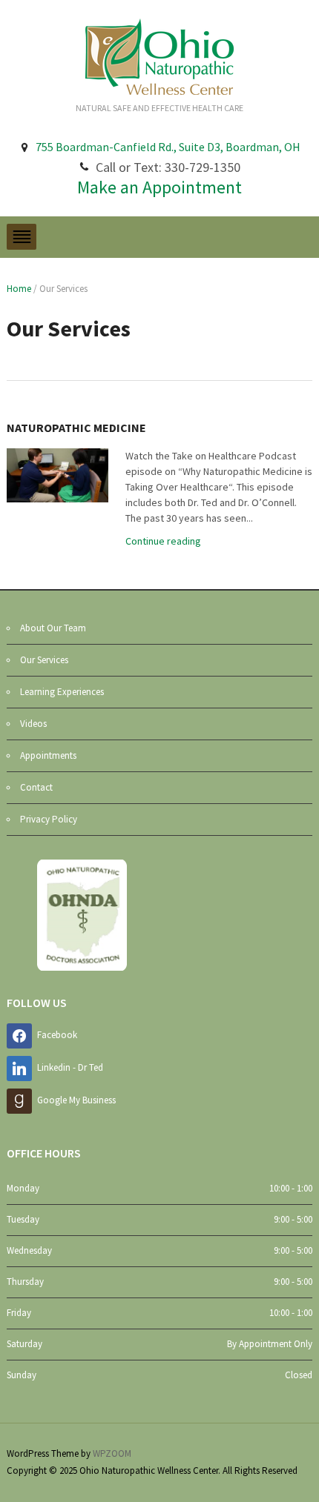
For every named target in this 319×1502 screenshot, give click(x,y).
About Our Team (53, 628)
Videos (33, 723)
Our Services (44, 660)
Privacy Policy (48, 819)
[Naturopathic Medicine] (57, 474)
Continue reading (163, 541)
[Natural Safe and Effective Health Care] (159, 56)
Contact (36, 787)
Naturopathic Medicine (76, 427)
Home (19, 288)
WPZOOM (112, 1453)
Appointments (48, 755)
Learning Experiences (62, 691)
